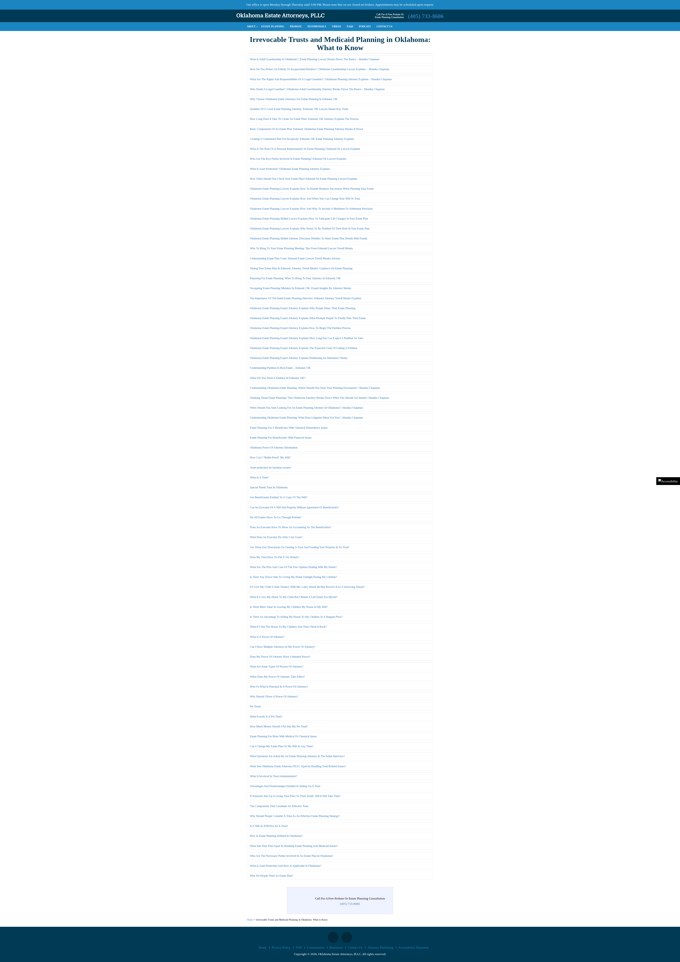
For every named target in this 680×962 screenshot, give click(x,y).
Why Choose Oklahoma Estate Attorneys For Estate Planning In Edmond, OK (294, 99)
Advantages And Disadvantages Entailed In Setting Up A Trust (285, 786)
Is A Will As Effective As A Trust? (269, 825)
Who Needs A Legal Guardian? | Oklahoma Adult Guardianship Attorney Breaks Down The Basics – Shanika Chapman (317, 89)
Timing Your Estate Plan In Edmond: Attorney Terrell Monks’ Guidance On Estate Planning (301, 268)
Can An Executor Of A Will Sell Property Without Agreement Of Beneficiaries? (294, 507)
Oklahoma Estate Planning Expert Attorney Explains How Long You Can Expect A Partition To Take (306, 338)
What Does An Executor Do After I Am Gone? (276, 537)
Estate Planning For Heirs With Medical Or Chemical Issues (283, 736)
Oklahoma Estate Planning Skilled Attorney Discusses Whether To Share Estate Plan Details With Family (308, 238)
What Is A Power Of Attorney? (267, 636)
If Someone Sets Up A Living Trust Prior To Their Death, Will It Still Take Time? (295, 796)
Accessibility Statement (413, 947)
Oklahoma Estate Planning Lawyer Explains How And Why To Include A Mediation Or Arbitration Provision (311, 208)
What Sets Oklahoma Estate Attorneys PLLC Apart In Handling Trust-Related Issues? (298, 766)
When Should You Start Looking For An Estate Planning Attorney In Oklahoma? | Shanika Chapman (306, 407)
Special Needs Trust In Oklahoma (269, 487)
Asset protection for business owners (270, 467)
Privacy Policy (281, 947)
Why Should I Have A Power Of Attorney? (274, 696)
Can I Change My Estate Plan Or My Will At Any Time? (281, 746)
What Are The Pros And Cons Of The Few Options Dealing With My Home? (293, 567)
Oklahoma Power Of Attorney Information (274, 447)
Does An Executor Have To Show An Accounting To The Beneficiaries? (290, 527)
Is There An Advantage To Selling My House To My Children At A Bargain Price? (296, 616)
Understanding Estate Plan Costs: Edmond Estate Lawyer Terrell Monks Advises (295, 258)
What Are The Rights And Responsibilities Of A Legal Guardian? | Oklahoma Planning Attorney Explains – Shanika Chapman (321, 79)
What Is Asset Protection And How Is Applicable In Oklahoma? (285, 865)
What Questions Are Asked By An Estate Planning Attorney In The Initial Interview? (297, 756)
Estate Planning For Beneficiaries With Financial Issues (280, 437)
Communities (315, 947)
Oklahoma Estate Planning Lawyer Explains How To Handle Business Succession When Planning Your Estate (312, 188)
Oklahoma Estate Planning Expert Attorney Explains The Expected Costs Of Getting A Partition (303, 348)
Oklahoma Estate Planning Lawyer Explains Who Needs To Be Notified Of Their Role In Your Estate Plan (310, 228)
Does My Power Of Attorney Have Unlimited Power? (280, 656)
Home (262, 947)
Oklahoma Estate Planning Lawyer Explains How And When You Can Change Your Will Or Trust (305, 198)
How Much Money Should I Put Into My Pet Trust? (279, 726)
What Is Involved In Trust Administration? (273, 776)
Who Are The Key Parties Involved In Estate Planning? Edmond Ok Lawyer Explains (298, 158)
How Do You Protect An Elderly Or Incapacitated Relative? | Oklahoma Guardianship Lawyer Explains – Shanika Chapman (319, 69)
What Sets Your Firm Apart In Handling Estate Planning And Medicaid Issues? (294, 845)
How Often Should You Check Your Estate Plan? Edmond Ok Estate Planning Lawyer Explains (303, 178)
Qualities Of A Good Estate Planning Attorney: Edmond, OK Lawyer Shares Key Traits (299, 108)
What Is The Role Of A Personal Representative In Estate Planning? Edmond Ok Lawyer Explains (305, 148)
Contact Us (355, 947)
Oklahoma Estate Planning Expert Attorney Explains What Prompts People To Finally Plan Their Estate (308, 318)
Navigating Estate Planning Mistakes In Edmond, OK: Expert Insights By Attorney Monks (300, 288)
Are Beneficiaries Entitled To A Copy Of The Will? (278, 497)
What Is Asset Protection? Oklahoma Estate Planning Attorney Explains (290, 168)
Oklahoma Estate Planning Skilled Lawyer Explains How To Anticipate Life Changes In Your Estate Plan (309, 218)
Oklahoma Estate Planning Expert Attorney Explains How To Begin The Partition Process (300, 328)
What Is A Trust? (259, 477)
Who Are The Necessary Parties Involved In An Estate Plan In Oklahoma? (291, 855)
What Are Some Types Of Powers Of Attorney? (276, 666)
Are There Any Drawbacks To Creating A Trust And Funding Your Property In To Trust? (299, 547)
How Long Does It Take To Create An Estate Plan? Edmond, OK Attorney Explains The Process (304, 118)
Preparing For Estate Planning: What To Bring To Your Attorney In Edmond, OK (295, 278)
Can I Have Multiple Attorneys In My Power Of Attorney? (282, 646)
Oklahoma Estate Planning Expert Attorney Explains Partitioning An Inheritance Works (298, 357)
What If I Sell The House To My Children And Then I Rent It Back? (288, 626)
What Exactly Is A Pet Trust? (266, 716)
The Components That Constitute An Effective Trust (279, 806)
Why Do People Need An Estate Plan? (271, 875)
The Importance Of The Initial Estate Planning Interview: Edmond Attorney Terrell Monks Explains (305, 298)
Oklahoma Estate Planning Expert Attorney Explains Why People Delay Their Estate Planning (302, 308)
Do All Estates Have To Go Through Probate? (276, 517)
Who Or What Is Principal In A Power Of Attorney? (279, 686)
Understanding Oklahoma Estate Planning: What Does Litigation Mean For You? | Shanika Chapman (306, 417)
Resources (336, 947)
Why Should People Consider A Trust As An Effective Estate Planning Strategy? (295, 816)
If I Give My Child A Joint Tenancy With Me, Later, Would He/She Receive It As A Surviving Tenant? (307, 586)
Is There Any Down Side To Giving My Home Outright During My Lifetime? (293, 576)
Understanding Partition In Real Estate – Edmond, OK (280, 367)
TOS (299, 947)
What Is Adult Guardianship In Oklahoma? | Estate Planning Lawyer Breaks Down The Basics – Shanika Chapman (314, 59)
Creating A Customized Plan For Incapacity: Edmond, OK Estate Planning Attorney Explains (302, 138)
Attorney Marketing (380, 947)
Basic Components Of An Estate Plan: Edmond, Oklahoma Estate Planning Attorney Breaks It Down (306, 128)
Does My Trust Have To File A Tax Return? (274, 557)
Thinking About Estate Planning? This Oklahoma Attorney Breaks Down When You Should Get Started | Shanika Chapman (319, 397)
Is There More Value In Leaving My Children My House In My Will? (289, 606)
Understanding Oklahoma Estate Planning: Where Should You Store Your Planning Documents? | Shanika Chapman (315, 387)
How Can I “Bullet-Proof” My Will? (270, 457)
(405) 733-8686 (426, 16)
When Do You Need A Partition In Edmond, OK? (277, 377)
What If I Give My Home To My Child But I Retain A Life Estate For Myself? (294, 596)
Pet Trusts (255, 706)
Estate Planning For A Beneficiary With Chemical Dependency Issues (289, 427)
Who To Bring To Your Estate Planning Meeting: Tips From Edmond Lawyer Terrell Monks (301, 248)
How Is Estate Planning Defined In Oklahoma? (276, 835)
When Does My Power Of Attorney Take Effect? (277, 676)
